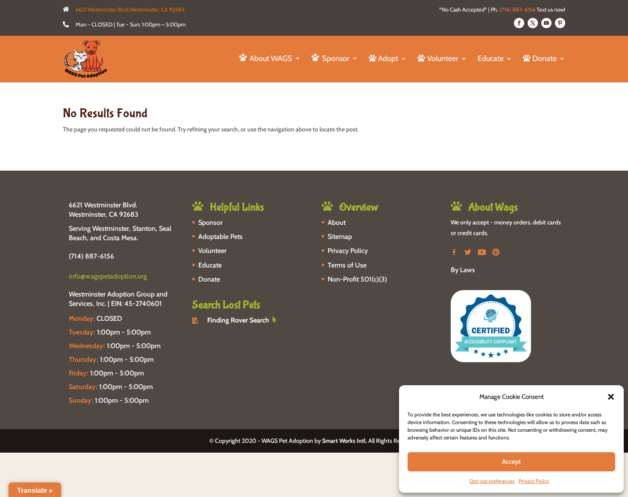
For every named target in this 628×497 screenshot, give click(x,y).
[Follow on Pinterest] (560, 23)
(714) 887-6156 (517, 9)
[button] (611, 396)
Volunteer (212, 251)
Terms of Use (347, 265)
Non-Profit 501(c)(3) (357, 279)
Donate (209, 279)
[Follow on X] (533, 23)
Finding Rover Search (238, 320)
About (337, 222)
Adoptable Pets (220, 237)
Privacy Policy (534, 481)
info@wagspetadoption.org (108, 276)
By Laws (463, 270)
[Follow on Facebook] (519, 23)
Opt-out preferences (492, 481)
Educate (491, 59)
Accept (511, 461)
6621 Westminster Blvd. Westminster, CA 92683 (103, 209)
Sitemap (340, 237)
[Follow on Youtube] (546, 23)
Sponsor (210, 222)
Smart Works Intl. (344, 441)
